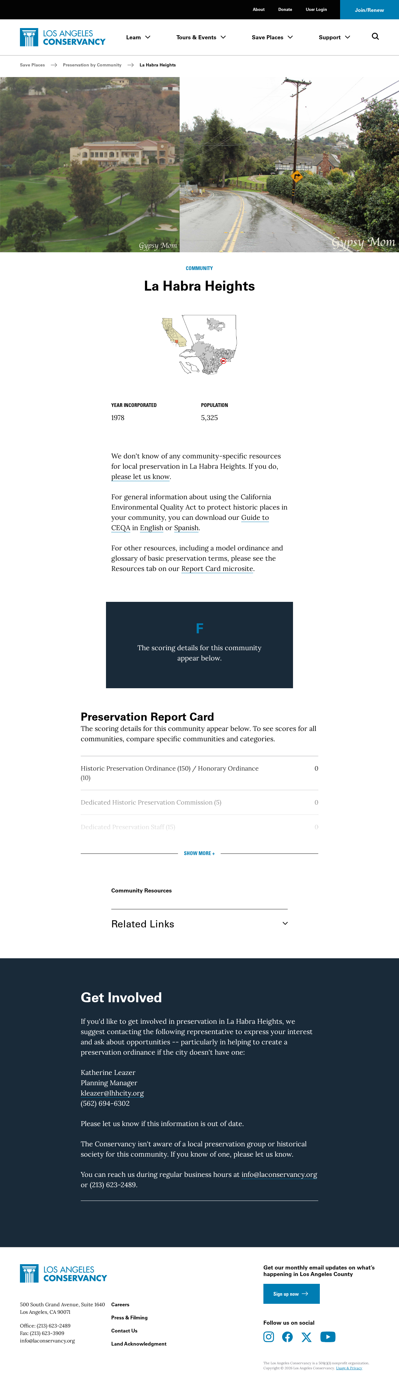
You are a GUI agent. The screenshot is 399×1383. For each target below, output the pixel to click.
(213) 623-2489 (53, 1326)
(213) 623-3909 (47, 1333)
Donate (285, 9)
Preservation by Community (92, 65)
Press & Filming (129, 1317)
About (259, 9)
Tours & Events (196, 37)
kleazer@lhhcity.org (112, 1093)
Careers (120, 1304)
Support (330, 37)
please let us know (140, 476)
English (151, 527)
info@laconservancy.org (279, 1174)
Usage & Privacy (349, 1368)
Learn (133, 37)
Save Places (267, 37)
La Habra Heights (158, 65)
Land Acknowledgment (138, 1344)
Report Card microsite (217, 568)
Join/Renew (369, 10)
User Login (316, 9)
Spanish (186, 527)
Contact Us (124, 1330)
